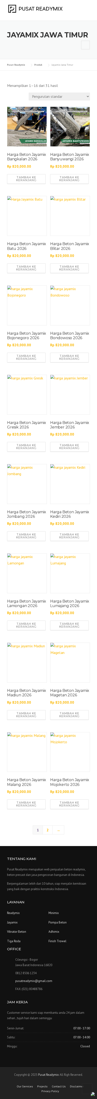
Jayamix (12, 922)
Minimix (53, 913)
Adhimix (53, 932)
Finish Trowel (57, 941)
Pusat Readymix (48, 1075)
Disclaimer (77, 1086)
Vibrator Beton (16, 932)
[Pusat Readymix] (35, 8)
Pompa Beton (57, 922)
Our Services (25, 1086)
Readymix (13, 913)
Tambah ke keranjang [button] (26, 179)
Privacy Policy (50, 1091)
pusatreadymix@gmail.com (33, 981)
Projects (42, 1086)
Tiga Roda (13, 941)
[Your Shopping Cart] (85, 44)
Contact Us (59, 1086)
